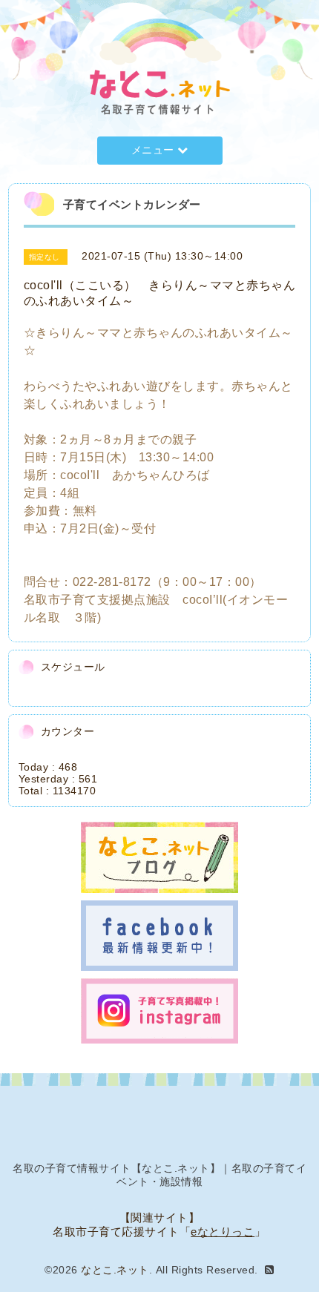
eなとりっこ (222, 1231)
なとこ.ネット (115, 1270)
